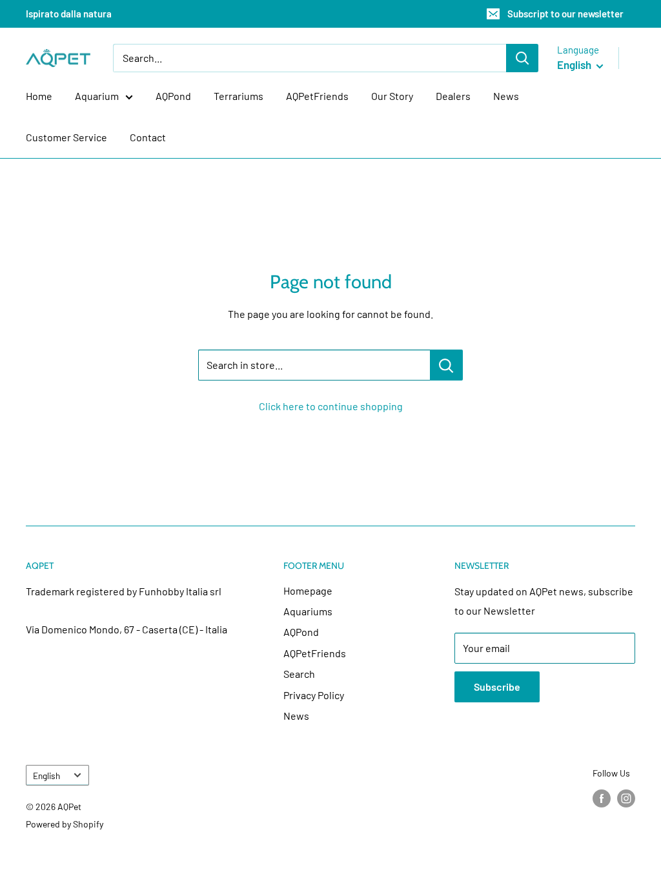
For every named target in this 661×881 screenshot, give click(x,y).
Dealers (453, 96)
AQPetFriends (317, 96)
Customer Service (66, 137)
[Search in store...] (446, 365)
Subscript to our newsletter (565, 13)
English (46, 775)
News (506, 96)
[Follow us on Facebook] (602, 798)
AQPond (173, 96)
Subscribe (497, 686)
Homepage (307, 590)
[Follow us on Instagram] (626, 798)
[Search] (522, 58)
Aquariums (307, 611)
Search (299, 674)
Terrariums (238, 96)
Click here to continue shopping (331, 406)
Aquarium (97, 96)
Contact (148, 137)
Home (39, 96)
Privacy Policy (313, 695)
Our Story (392, 96)
